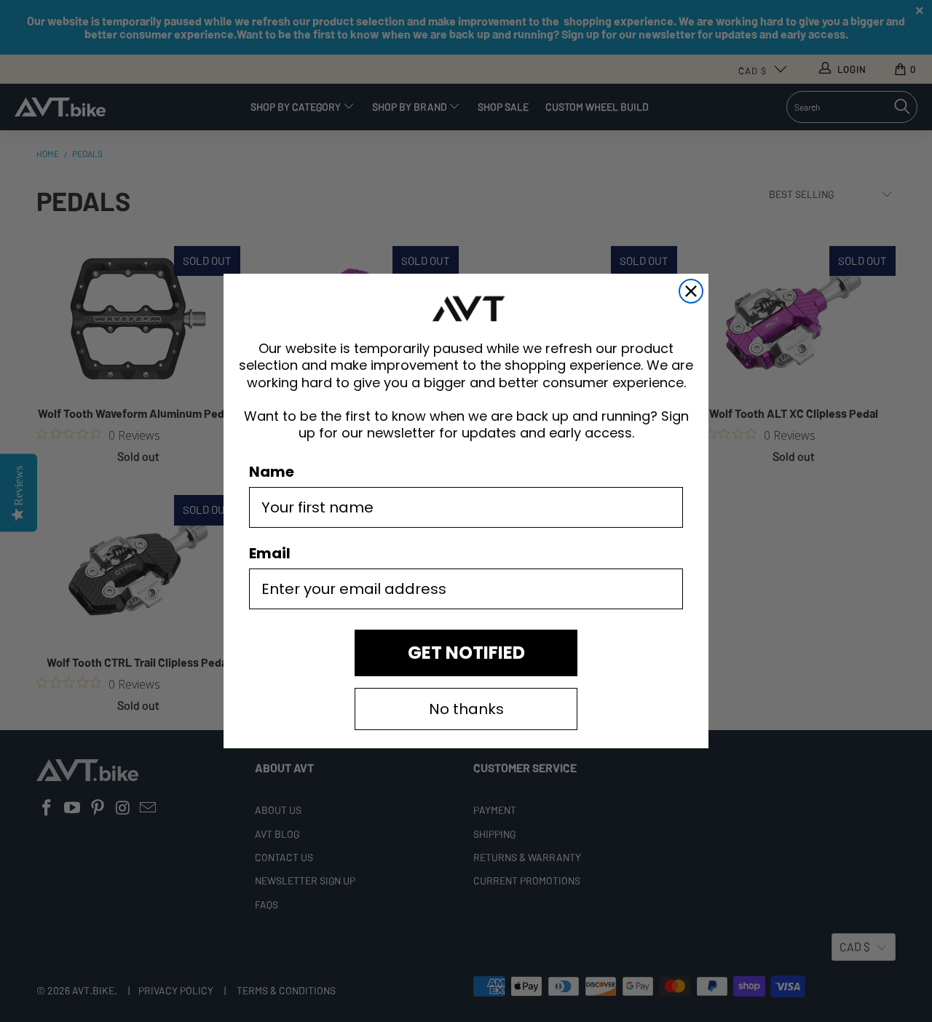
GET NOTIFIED (466, 653)
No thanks (466, 709)
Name (271, 472)
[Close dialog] (691, 291)
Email (270, 553)
